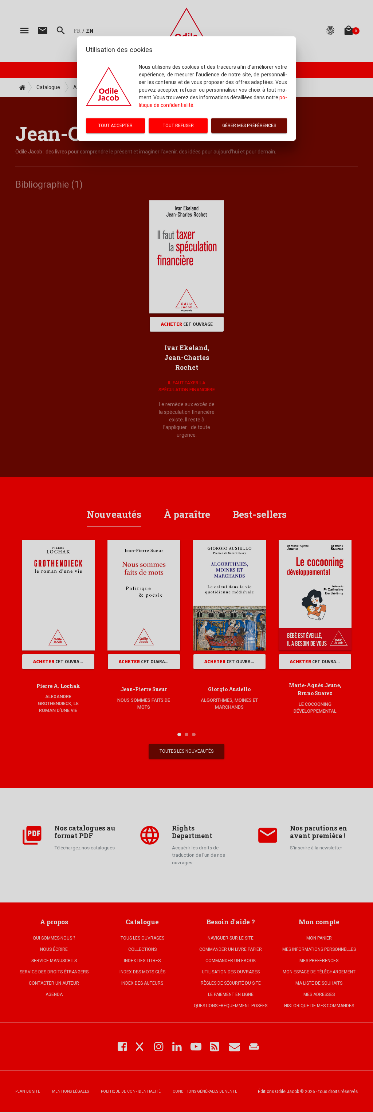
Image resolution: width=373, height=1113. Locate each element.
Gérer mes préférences (249, 125)
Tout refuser (178, 125)
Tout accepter (115, 125)
